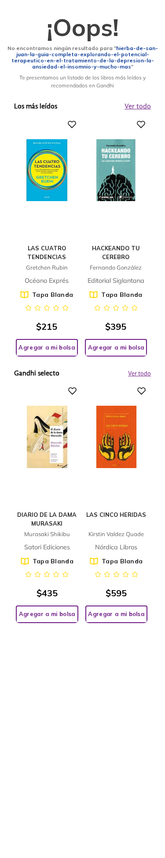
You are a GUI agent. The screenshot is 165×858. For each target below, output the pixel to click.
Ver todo (139, 374)
